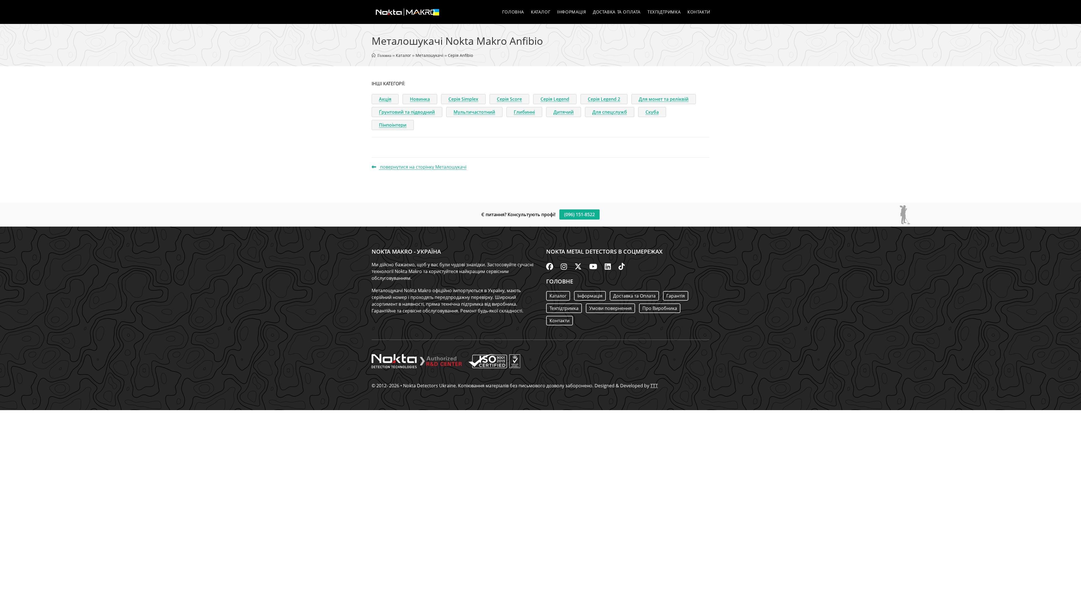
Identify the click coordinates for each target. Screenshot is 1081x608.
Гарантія (675, 296)
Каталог (403, 55)
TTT (654, 386)
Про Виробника (659, 308)
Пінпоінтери (393, 125)
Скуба (652, 112)
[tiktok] (621, 266)
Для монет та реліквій (664, 99)
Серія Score (509, 99)
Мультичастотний (474, 112)
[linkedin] (608, 266)
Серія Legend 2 (604, 99)
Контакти (559, 321)
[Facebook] (549, 266)
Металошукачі (429, 55)
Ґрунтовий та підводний (407, 112)
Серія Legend (554, 99)
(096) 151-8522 (579, 214)
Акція (385, 99)
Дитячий (563, 112)
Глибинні (524, 112)
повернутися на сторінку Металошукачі (422, 167)
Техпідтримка (564, 308)
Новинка (420, 99)
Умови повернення (610, 308)
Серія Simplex (463, 99)
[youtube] (593, 266)
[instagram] (564, 266)
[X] (578, 266)
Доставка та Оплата (634, 296)
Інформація (589, 296)
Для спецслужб (609, 112)
